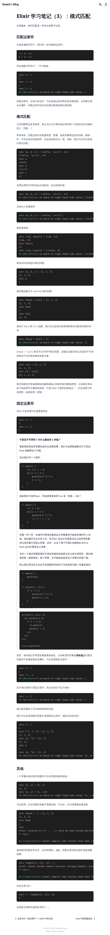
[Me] (106, 4)
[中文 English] (100, 4)
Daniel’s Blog (10, 4)
